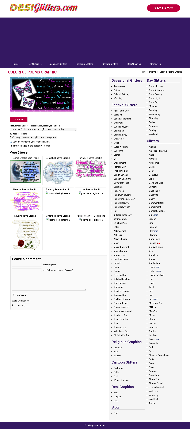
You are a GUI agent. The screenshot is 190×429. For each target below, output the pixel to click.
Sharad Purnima (121, 307)
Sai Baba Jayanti (122, 299)
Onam (116, 267)
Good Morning (156, 86)
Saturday (153, 126)
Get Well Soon (156, 247)
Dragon (152, 219)
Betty (116, 372)
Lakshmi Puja (120, 223)
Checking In (154, 191)
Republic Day (120, 295)
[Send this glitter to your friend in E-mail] (11, 141)
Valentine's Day (121, 331)
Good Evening (155, 94)
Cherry (152, 199)
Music (152, 315)
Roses (152, 339)
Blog (116, 413)
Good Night (154, 98)
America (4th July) (158, 150)
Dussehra (118, 150)
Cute (151, 215)
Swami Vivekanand (123, 311)
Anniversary (119, 86)
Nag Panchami (121, 259)
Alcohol (152, 146)
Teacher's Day (120, 315)
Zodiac (152, 403)
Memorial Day (155, 303)
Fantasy (153, 227)
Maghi (116, 243)
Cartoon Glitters (110, 64)
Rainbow (153, 335)
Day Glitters (33, 64)
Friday (152, 122)
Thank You (154, 379)
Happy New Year (122, 207)
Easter (117, 154)
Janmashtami (120, 219)
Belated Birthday (121, 94)
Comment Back (156, 203)
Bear (151, 171)
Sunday (152, 130)
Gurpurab (118, 187)
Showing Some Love (159, 355)
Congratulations (157, 211)
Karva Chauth (120, 239)
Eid (115, 158)
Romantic (153, 343)
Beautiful (153, 175)
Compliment (155, 207)
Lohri (116, 227)
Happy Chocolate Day (124, 199)
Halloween (119, 191)
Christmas (119, 130)
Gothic (152, 259)
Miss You (153, 311)
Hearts (152, 267)
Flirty (151, 231)
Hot (151, 279)
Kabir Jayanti (120, 231)
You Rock (153, 399)
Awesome (154, 163)
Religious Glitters (85, 64)
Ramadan (118, 287)
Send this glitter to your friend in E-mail (31, 141)
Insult (151, 287)
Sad (151, 347)
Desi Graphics (134, 64)
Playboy (153, 319)
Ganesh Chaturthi (122, 179)
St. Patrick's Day (121, 335)
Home (16, 64)
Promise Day (120, 275)
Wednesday (154, 114)
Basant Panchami (122, 118)
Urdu (116, 400)
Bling (151, 179)
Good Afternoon (157, 90)
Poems (152, 72)
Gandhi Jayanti (121, 175)
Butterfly (153, 187)
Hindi (116, 392)
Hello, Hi (153, 271)
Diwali (116, 142)
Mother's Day (120, 255)
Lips (151, 295)
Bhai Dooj (118, 122)
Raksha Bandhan (122, 279)
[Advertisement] (95, 38)
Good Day (154, 102)
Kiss (151, 291)
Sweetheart (154, 375)
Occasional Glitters (58, 64)
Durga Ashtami (121, 146)
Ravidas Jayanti (121, 291)
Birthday (118, 90)
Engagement (120, 163)
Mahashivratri (120, 251)
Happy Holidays (121, 203)
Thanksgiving (120, 327)
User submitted (156, 387)
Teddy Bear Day (121, 319)
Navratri (117, 263)
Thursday (153, 118)
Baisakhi (118, 114)
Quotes (152, 331)
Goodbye (153, 255)
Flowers (153, 235)
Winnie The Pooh (122, 380)
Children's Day (120, 134)
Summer (153, 371)
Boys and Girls (156, 183)
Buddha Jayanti (121, 126)
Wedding (118, 98)
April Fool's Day (121, 110)
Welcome (153, 391)
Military (152, 307)
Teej (116, 323)
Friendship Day (121, 171)
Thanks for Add (156, 383)
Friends (152, 243)
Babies (152, 167)
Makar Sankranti (121, 247)
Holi (115, 211)
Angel (152, 154)
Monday (153, 106)
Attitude (153, 158)
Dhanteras (119, 138)
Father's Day (120, 167)
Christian (118, 347)
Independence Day (123, 215)
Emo (151, 223)
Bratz (116, 376)
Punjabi (117, 396)
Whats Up (153, 395)
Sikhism (117, 355)
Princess (153, 327)
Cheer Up (153, 195)
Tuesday (153, 110)
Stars (151, 367)
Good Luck (154, 239)
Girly (151, 251)
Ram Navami (120, 283)
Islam (116, 351)
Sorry (151, 363)
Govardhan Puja (121, 183)
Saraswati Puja (121, 303)
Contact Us (155, 64)
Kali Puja (118, 235)
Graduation (154, 263)
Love (151, 299)
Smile (151, 359)
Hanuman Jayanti (122, 195)
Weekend (153, 134)
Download (18, 119)
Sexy (151, 351)
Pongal (117, 271)
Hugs (151, 283)
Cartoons (118, 368)
